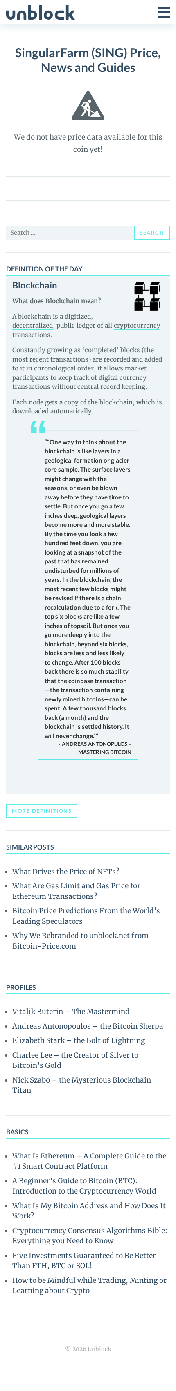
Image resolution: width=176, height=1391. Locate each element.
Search (152, 232)
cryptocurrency (137, 325)
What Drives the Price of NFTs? (65, 871)
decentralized (32, 325)
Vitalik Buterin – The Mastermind (71, 1011)
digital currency (123, 378)
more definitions (42, 811)
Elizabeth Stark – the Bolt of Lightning (78, 1040)
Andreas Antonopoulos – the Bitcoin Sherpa (87, 1026)
